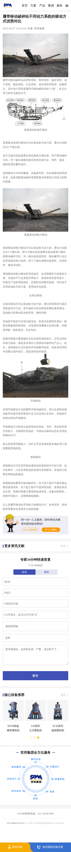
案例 (51, 5)
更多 (63, 546)
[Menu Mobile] (66, 6)
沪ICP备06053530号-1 (16, 823)
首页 (25, 5)
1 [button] (31, 738)
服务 (60, 5)
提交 (36, 675)
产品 (42, 5)
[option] (12, 717)
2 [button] (35, 738)
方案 (33, 5)
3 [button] (38, 738)
